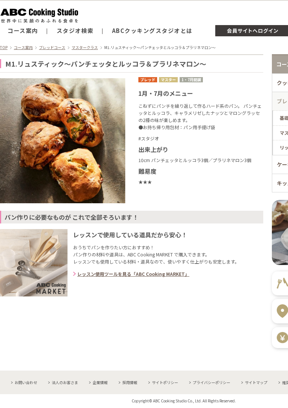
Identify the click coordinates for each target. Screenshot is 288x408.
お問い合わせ (26, 382)
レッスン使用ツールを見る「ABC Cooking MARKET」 (133, 274)
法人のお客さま (65, 382)
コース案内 (23, 30)
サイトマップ (256, 382)
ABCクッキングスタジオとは (152, 30)
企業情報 (100, 382)
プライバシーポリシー (211, 382)
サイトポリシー (165, 382)
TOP (4, 47)
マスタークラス (85, 47)
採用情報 (129, 382)
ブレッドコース (52, 47)
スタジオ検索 (75, 30)
